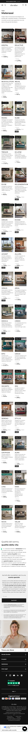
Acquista (18, 1)
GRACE (17, 354)
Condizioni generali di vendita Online (13, 712)
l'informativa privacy (12, 604)
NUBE (17, 118)
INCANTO (5, 386)
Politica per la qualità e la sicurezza (14, 718)
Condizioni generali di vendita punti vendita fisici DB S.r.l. (14, 714)
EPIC (3, 354)
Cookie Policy (18, 716)
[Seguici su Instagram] (10, 675)
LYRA (3, 487)
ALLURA (18, 254)
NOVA (3, 522)
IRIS (16, 386)
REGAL (17, 82)
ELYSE (3, 184)
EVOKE (17, 220)
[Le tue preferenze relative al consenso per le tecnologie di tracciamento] (1, 549)
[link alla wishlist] (23, 5)
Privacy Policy (9, 716)
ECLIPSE (18, 152)
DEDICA (4, 321)
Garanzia (18, 717)
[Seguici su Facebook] (6, 675)
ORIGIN (4, 220)
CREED (17, 321)
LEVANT (4, 254)
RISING (4, 118)
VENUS (4, 288)
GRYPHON (5, 453)
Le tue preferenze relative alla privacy (14, 727)
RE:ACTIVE (19, 45)
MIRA (17, 487)
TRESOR (4, 152)
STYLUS (18, 418)
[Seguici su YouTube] (14, 675)
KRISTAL (4, 45)
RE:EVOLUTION (7, 82)
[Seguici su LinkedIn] (18, 675)
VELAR (17, 522)
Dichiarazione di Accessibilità (14, 720)
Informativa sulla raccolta (9, 730)
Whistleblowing (10, 717)
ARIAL (17, 288)
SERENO (4, 418)
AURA (17, 453)
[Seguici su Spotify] (22, 675)
